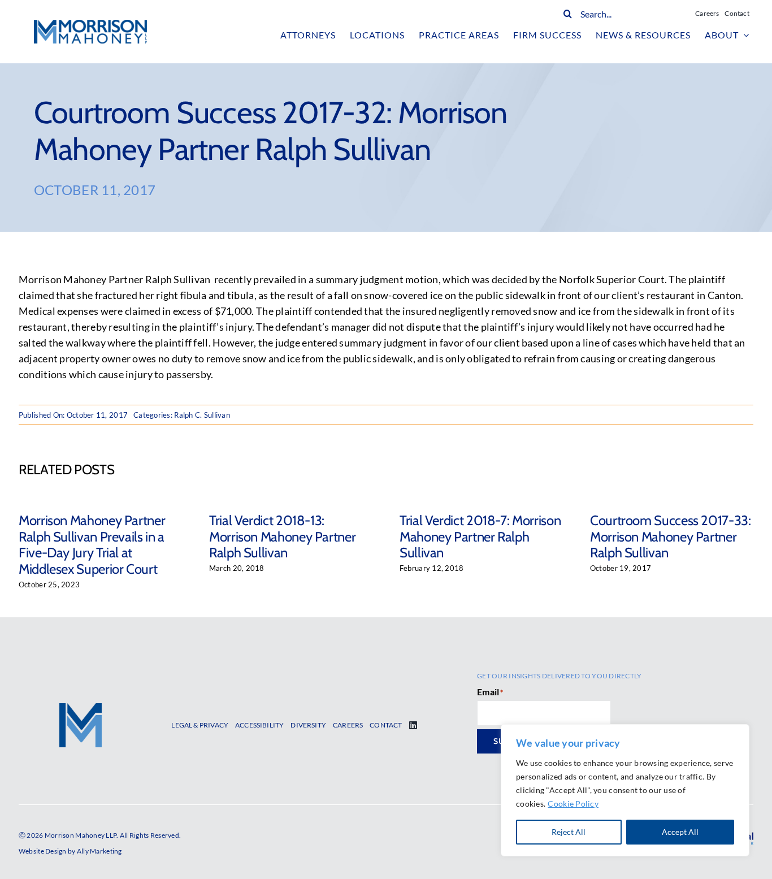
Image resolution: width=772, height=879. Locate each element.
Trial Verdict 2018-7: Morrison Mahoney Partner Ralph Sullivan (480, 536)
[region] (625, 790)
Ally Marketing (99, 851)
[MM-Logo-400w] (90, 25)
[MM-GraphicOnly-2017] (80, 708)
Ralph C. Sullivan (202, 414)
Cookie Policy (573, 803)
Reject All (568, 832)
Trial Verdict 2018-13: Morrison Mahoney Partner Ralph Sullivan (282, 536)
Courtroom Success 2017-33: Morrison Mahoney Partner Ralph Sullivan (670, 536)
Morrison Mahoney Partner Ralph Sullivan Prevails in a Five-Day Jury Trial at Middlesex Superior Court (92, 544)
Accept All (680, 832)
